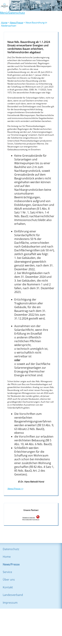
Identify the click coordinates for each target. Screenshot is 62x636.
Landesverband (13, 595)
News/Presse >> (15, 488)
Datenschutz (11, 549)
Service (7, 572)
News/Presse (16, 22)
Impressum (10, 603)
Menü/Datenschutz (12, 13)
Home (4, 22)
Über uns (9, 579)
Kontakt (8, 587)
